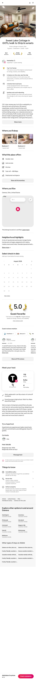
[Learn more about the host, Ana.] (4, 439)
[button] (31, 269)
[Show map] (18, 211)
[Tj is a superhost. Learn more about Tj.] (4, 61)
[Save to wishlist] (33, 3)
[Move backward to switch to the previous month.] (3, 261)
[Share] (30, 3)
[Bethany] (32, 340)
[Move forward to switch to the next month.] (31, 261)
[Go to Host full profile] (18, 381)
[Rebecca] (4, 340)
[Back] (3, 2)
